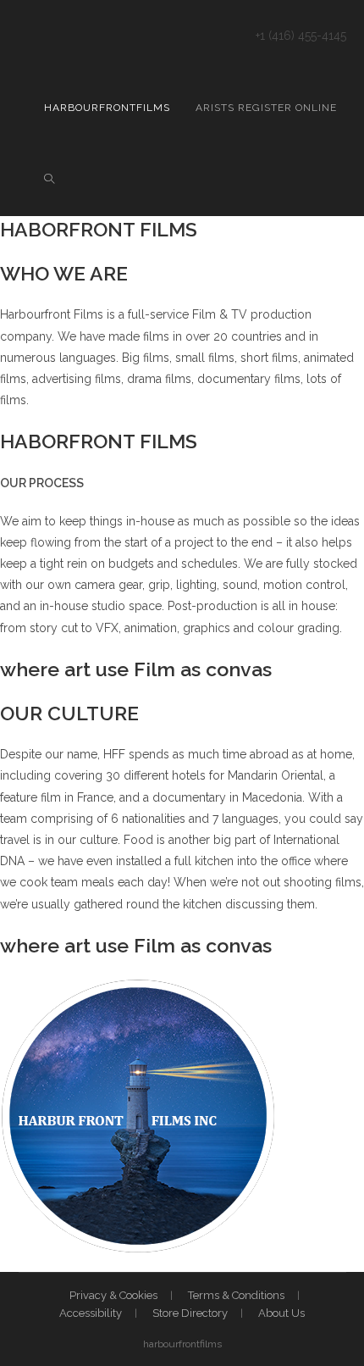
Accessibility (90, 1313)
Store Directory (190, 1313)
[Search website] (49, 180)
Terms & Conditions (236, 1295)
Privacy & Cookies (113, 1295)
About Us (281, 1313)
